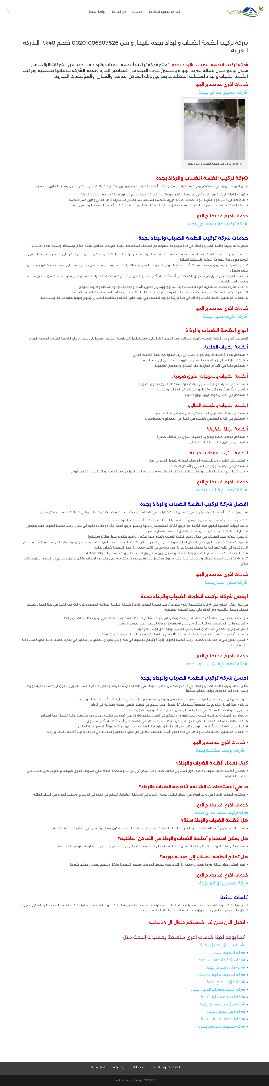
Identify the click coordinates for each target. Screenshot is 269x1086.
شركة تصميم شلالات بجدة (221, 489)
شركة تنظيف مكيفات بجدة (221, 974)
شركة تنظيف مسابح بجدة (222, 1004)
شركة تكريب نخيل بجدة (225, 316)
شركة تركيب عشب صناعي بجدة (216, 223)
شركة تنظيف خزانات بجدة (223, 1019)
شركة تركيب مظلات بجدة (219, 750)
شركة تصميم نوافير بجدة (223, 883)
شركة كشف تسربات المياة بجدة (217, 989)
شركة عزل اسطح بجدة (226, 982)
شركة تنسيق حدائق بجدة (223, 92)
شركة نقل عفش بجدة (225, 1011)
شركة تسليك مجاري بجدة (223, 997)
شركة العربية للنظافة (128, 1080)
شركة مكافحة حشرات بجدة (221, 960)
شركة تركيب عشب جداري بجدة (221, 812)
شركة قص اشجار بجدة (226, 582)
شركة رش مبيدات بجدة (225, 967)
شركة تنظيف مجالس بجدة (221, 1026)
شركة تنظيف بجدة (228, 952)
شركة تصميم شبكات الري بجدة (217, 663)
